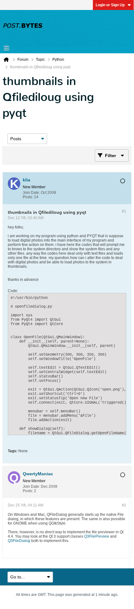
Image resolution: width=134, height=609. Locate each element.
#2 (124, 505)
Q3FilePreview (96, 536)
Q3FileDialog (19, 541)
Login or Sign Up (110, 5)
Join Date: (31, 192)
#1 (124, 211)
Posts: (28, 197)
